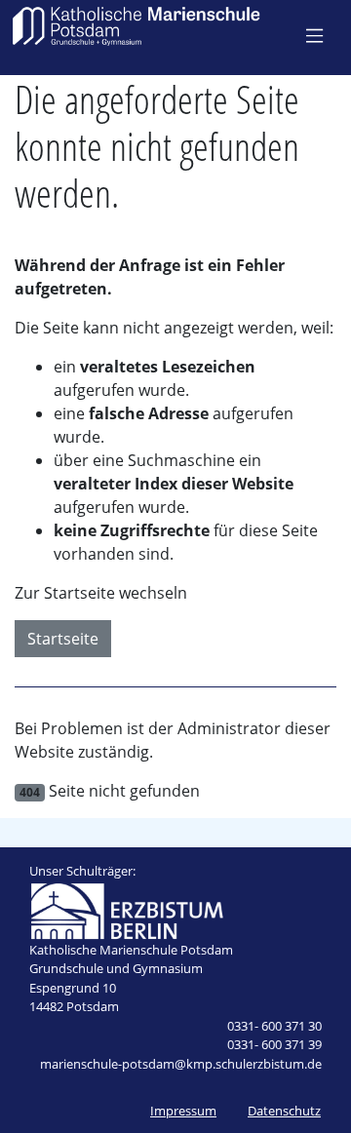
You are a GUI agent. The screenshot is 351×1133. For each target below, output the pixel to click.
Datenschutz (284, 1110)
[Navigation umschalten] (314, 35)
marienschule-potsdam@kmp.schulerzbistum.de (181, 1064)
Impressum (183, 1110)
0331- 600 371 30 (274, 1026)
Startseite (62, 638)
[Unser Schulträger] (126, 909)
